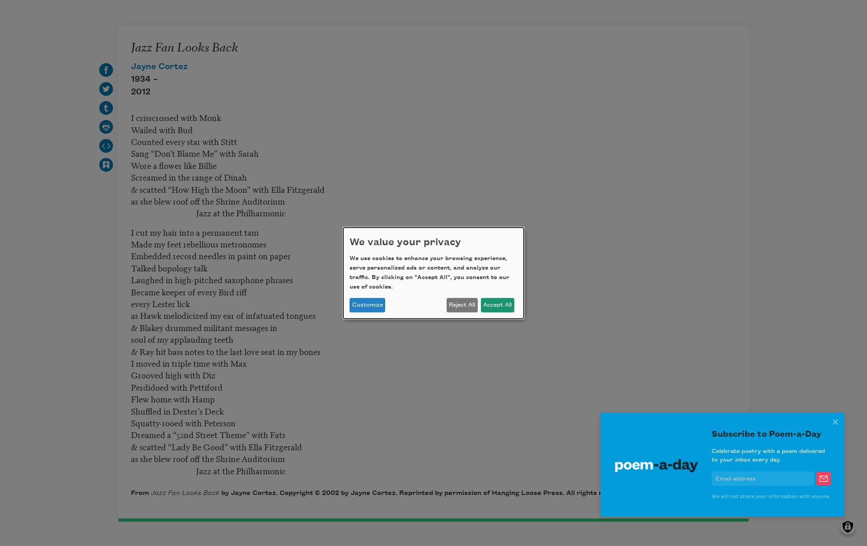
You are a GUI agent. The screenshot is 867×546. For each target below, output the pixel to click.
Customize (367, 305)
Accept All (497, 305)
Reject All (462, 305)
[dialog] (433, 272)
